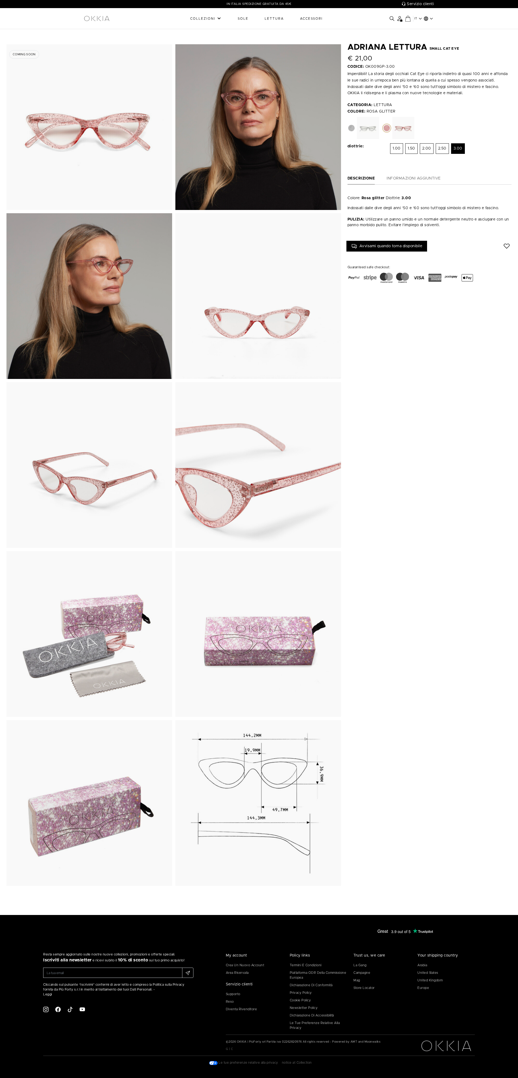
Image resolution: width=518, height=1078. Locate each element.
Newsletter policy (304, 1007)
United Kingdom (430, 980)
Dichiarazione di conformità (311, 985)
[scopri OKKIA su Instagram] (46, 1009)
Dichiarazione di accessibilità (312, 1015)
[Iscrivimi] (187, 973)
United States (427, 972)
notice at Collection (297, 1062)
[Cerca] (392, 18)
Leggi (47, 994)
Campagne (361, 972)
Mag (356, 980)
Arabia (422, 965)
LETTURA (274, 18)
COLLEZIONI (202, 18)
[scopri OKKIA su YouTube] (82, 1009)
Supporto (233, 994)
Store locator (364, 987)
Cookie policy (300, 1000)
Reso (230, 1001)
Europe (423, 987)
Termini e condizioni (306, 965)
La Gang (360, 965)
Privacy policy (301, 992)
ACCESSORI (311, 18)
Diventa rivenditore (241, 1009)
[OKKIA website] (110, 18)
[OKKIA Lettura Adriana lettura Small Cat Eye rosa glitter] (89, 127)
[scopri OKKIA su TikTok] (70, 1009)
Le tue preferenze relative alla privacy (315, 1025)
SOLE (243, 18)
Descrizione (361, 178)
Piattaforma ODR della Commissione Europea (318, 975)
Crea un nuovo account (245, 965)
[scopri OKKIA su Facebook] (58, 1009)
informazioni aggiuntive (414, 178)
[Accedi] (400, 18)
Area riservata (237, 972)
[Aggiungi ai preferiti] (507, 246)
